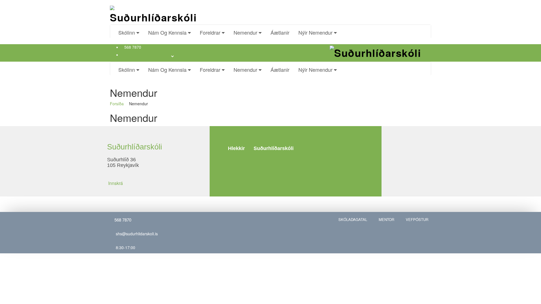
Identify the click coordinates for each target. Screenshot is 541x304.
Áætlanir (279, 32)
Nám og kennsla (168, 32)
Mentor (386, 219)
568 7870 (132, 47)
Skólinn (127, 32)
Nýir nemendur (316, 32)
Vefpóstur (417, 219)
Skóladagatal (352, 219)
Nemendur (246, 32)
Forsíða (117, 103)
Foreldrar (211, 32)
